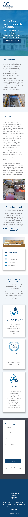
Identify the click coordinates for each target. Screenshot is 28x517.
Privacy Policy (14, 509)
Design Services (14, 493)
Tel (6, 438)
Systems (14, 495)
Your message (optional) (12, 450)
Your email (8, 433)
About (14, 492)
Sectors (14, 499)
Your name (8, 427)
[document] (14, 508)
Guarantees (14, 497)
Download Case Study (11, 40)
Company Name (9, 444)
